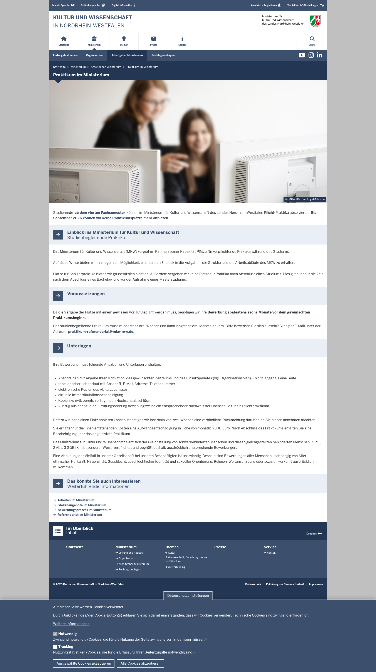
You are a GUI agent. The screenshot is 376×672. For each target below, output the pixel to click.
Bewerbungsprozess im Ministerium (84, 510)
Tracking (65, 646)
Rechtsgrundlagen (163, 55)
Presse (220, 547)
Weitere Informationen (71, 624)
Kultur (172, 553)
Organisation (94, 55)
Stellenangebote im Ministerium (82, 505)
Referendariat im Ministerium (80, 515)
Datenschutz (253, 584)
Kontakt (272, 553)
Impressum (316, 584)
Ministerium (126, 547)
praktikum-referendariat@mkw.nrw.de (100, 331)
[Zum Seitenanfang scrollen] (367, 664)
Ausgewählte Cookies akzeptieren (84, 663)
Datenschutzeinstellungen (188, 595)
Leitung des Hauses (65, 55)
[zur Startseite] (291, 21)
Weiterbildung (176, 567)
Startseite (75, 547)
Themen (172, 547)
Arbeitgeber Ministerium (127, 55)
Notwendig (67, 634)
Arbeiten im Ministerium (76, 500)
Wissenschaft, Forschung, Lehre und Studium (186, 559)
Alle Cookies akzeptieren (140, 663)
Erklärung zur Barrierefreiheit (285, 584)
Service (270, 547)
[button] (305, 5)
